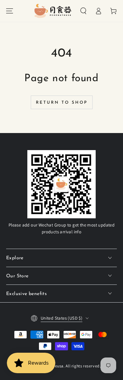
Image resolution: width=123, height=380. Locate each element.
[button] (83, 11)
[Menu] (9, 11)
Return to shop (61, 103)
